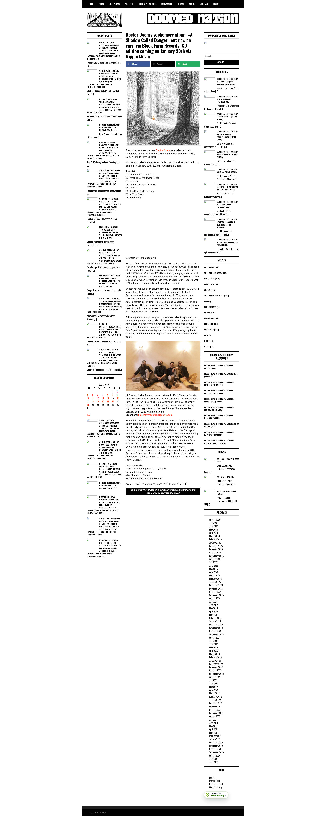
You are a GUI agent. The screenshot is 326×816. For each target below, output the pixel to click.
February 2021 (215, 735)
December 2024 (216, 585)
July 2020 (213, 758)
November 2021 (215, 706)
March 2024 (214, 614)
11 (92, 398)
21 (108, 401)
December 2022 (216, 663)
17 (88, 401)
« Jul (89, 414)
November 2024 (216, 588)
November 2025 (216, 549)
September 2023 (216, 634)
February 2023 (215, 657)
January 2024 (215, 621)
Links (216, 3)
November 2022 (216, 667)
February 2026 (215, 539)
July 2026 (213, 523)
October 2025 (215, 552)
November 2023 (216, 627)
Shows (181, 3)
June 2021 (213, 722)
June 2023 (213, 644)
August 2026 (214, 519)
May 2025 (213, 569)
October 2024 (215, 591)
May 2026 (213, 529)
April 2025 (213, 572)
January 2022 (215, 700)
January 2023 (215, 660)
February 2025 (215, 578)
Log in (211, 777)
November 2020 (216, 745)
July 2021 (213, 719)
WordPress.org (215, 787)
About (192, 3)
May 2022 (213, 686)
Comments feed (216, 784)
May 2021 (213, 726)
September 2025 (216, 555)
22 (113, 401)
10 (88, 398)
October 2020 (215, 749)
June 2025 (213, 565)
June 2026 (213, 526)
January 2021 (215, 739)
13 (103, 398)
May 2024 (213, 608)
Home (91, 3)
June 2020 (213, 762)
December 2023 (216, 624)
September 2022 (216, 673)
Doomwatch (167, 3)
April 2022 (213, 690)
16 (118, 398)
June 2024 (213, 604)
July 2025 (213, 562)
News (101, 3)
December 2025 (216, 546)
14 (108, 398)
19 (98, 401)
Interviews (114, 3)
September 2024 (216, 595)
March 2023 (214, 654)
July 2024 (213, 601)
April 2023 (213, 650)
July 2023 (213, 641)
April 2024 (213, 611)
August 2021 (214, 716)
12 (98, 398)
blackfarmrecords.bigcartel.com (155, 415)
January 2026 (215, 542)
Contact (204, 3)
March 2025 (214, 575)
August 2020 (214, 755)
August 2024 (214, 598)
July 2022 (213, 680)
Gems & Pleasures (147, 3)
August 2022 (214, 677)
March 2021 (214, 732)
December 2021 (216, 703)
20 (103, 401)
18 (93, 401)
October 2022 (215, 670)
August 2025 (214, 559)
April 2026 (213, 532)
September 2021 (216, 713)
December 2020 (216, 742)
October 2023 (215, 631)
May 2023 (213, 647)
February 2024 (215, 618)
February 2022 (215, 696)
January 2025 (215, 582)
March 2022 (214, 693)
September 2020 (216, 752)
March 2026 (214, 536)
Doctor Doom (163, 150)
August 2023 (214, 637)
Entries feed (214, 780)
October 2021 (215, 709)
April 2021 (213, 729)
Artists (129, 3)
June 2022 (213, 683)
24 (88, 404)
